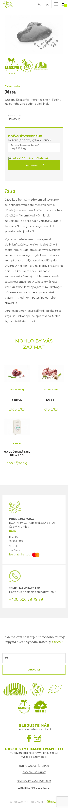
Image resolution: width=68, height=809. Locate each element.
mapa (13, 530)
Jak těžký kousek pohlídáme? (25, 145)
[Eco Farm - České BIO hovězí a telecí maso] (8, 4)
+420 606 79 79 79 (26, 599)
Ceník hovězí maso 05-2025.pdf (34, 781)
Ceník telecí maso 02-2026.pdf (34, 788)
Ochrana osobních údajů (34, 766)
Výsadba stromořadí (34, 756)
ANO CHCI (34, 669)
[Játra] (34, 34)
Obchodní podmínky (34, 772)
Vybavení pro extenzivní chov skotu (34, 752)
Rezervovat (33, 165)
